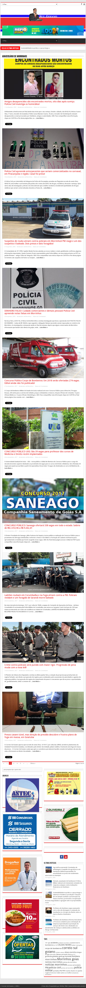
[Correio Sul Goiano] (43, 19)
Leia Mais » (40, 118)
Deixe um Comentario (40, 107)
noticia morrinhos (53, 962)
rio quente (78, 971)
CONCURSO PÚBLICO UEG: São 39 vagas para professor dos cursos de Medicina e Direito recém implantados (38, 452)
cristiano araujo (59, 952)
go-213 (73, 954)
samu (62, 973)
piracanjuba (77, 965)
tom (66, 973)
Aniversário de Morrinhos (25, 107)
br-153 (55, 945)
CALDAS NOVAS (64, 945)
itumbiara (76, 956)
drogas (47, 954)
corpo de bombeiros (53, 948)
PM (46, 967)
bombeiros (49, 945)
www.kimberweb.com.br (77, 986)
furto (69, 954)
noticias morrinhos (56, 964)
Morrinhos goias (68, 959)
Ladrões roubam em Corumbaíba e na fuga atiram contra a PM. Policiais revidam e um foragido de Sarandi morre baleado (40, 596)
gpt (64, 956)
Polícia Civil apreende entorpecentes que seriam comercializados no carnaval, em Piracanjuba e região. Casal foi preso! (42, 172)
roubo (58, 973)
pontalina (56, 971)
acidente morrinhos (64, 943)
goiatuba (48, 956)
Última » (32, 763)
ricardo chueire (70, 971)
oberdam (70, 965)
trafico (69, 973)
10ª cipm (48, 943)
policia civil (55, 967)
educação (53, 954)
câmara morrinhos (70, 952)
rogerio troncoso (50, 973)
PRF (63, 971)
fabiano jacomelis (62, 954)
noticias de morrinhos (70, 962)
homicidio (68, 956)
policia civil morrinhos (67, 968)
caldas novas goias (77, 945)
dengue (79, 952)
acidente (54, 943)
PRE (61, 971)
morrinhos (51, 959)
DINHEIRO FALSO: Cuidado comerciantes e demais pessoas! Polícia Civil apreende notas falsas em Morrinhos (39, 312)
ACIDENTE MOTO (75, 943)
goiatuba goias (57, 956)
